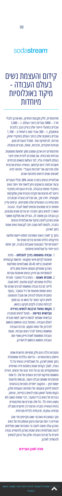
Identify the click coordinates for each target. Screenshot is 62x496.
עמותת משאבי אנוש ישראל (34, 13)
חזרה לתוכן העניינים (31, 449)
